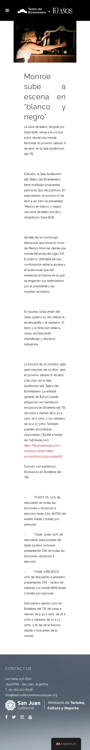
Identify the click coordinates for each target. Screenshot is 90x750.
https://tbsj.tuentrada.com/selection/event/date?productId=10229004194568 (43, 451)
